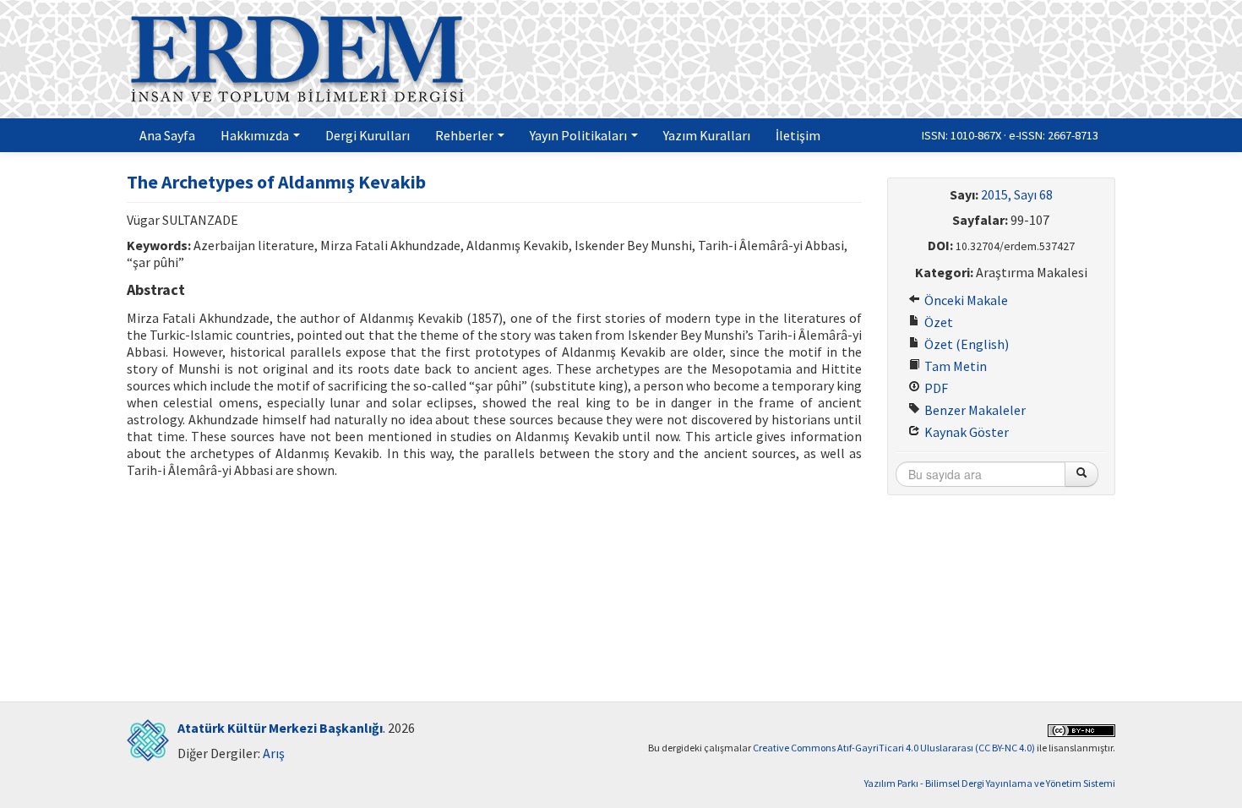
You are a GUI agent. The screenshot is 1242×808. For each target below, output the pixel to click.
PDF (935, 387)
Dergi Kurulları (367, 135)
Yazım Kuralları (706, 135)
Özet (937, 322)
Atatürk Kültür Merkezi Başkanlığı (280, 727)
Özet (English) (965, 344)
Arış (274, 753)
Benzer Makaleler (974, 409)
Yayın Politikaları (579, 135)
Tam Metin (954, 366)
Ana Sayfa (167, 135)
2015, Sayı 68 (1017, 194)
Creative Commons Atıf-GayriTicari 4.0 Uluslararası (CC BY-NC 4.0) (894, 747)
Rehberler (465, 135)
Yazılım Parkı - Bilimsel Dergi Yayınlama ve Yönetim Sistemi (989, 783)
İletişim (798, 135)
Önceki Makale (965, 300)
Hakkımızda (256, 135)
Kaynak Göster (965, 431)
